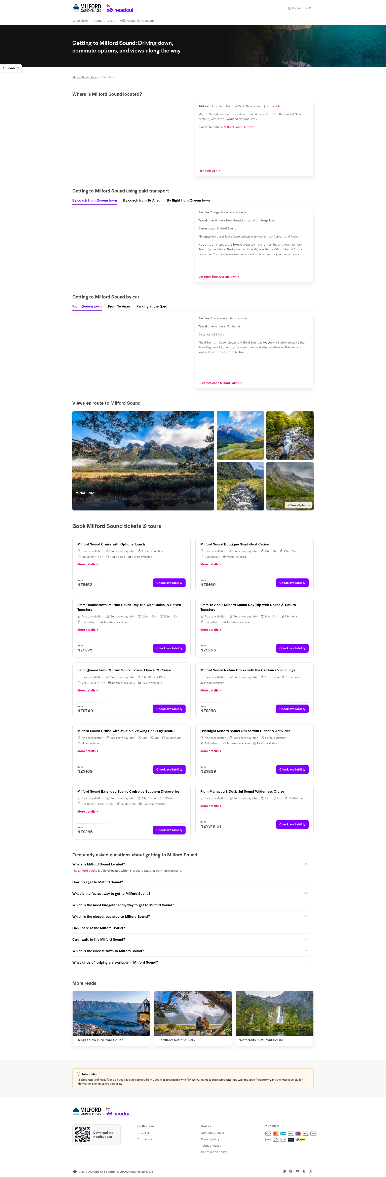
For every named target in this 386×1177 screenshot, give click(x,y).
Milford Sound (88, 870)
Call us (145, 1133)
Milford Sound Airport (239, 127)
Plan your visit (208, 171)
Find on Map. (274, 106)
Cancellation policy (214, 1152)
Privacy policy (210, 1139)
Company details (212, 1133)
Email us (146, 1139)
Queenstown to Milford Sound (218, 383)
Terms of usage (211, 1145)
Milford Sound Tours (85, 76)
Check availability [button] (169, 582)
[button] (190, 864)
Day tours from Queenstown (217, 277)
